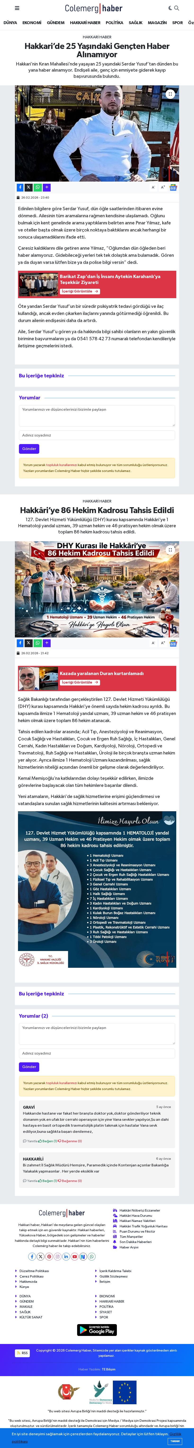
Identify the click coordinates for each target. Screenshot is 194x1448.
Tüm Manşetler (131, 1237)
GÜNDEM (55, 23)
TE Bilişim (108, 1369)
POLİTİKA (114, 23)
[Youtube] (75, 1256)
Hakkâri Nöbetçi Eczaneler (140, 1210)
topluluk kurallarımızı (62, 465)
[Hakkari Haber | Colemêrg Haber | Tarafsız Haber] (93, 8)
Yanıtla (32, 1141)
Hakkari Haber (97, 37)
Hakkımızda (28, 1281)
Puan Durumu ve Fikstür (137, 1231)
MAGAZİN (157, 23)
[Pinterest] (49, 1256)
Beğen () (49, 1141)
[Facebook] (32, 1256)
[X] (40, 1256)
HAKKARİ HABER (85, 23)
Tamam (175, 1441)
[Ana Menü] (17, 8)
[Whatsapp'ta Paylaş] (38, 188)
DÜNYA (10, 23)
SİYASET (106, 1312)
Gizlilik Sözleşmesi (114, 1276)
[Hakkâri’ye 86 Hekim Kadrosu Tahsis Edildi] (97, 589)
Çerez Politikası (32, 1276)
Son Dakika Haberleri (136, 1242)
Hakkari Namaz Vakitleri (137, 1221)
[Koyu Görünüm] (170, 8)
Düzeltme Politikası (34, 1271)
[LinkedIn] (66, 1256)
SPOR (177, 23)
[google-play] (97, 1330)
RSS (24, 1353)
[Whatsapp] (92, 1256)
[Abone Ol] (173, 187)
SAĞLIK (135, 23)
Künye (24, 1287)
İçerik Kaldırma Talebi (115, 1271)
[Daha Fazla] (47, 188)
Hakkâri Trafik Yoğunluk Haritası (144, 1226)
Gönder (29, 449)
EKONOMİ (31, 23)
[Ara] (176, 8)
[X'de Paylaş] (29, 188)
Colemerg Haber (106, 1426)
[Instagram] (58, 1256)
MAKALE (26, 1306)
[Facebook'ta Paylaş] (20, 188)
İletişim (105, 1281)
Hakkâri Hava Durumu (136, 1215)
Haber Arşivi (129, 1247)
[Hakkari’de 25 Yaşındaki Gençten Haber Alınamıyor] (97, 133)
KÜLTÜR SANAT (31, 1317)
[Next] (83, 1256)
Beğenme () (71, 1141)
